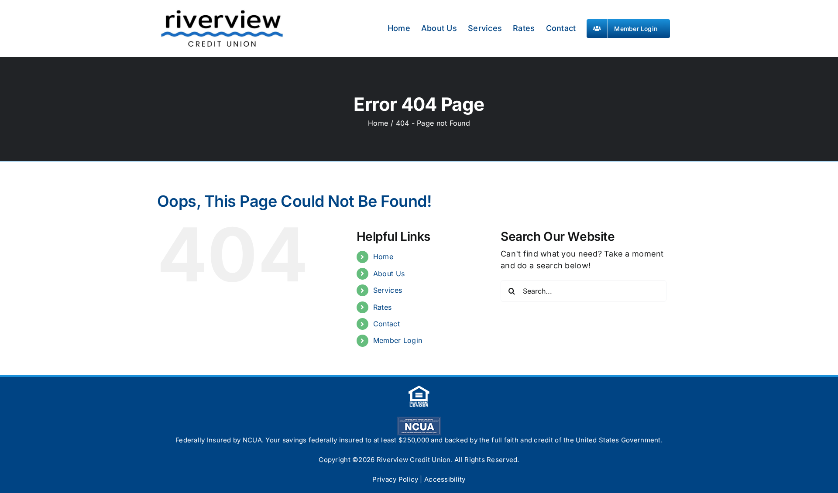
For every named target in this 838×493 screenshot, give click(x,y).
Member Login (397, 340)
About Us (389, 273)
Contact (386, 323)
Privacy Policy (395, 479)
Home (383, 256)
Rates (382, 307)
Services (387, 290)
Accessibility (445, 479)
